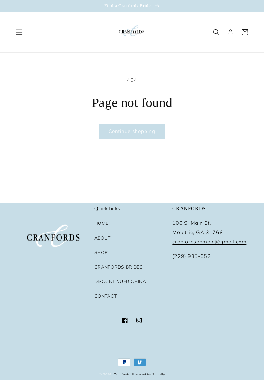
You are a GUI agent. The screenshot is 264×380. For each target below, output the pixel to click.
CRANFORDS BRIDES (118, 267)
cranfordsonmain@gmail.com (209, 241)
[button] (19, 32)
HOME (101, 223)
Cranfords (122, 374)
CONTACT (105, 296)
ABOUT (102, 238)
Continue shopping (132, 131)
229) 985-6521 (194, 256)
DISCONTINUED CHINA (120, 281)
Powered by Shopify (148, 374)
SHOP (101, 252)
